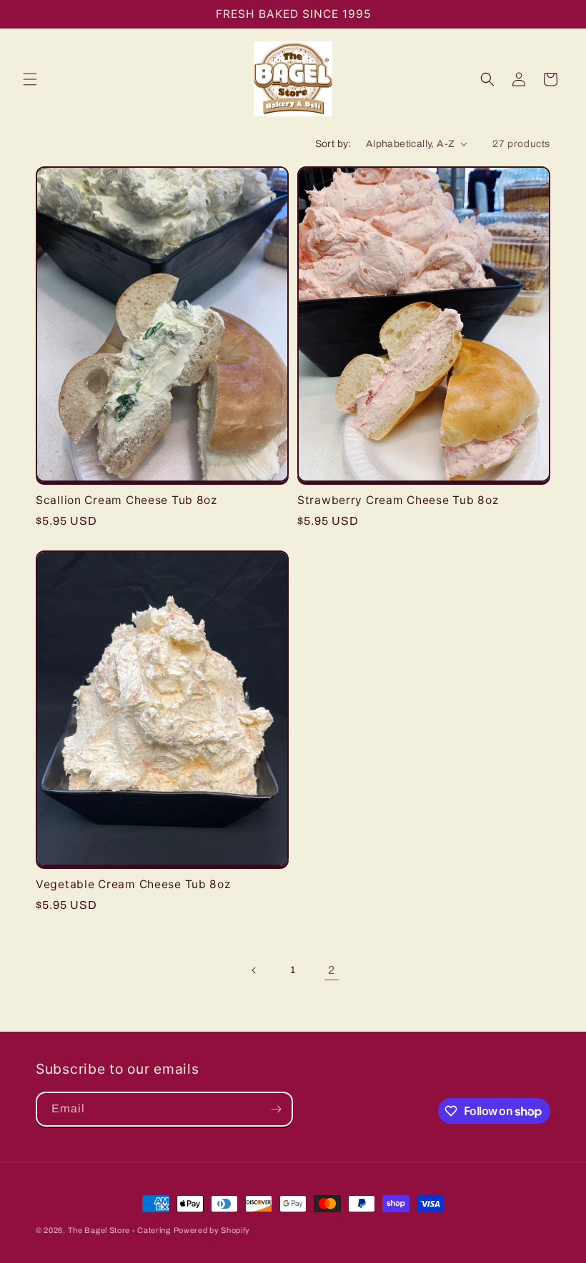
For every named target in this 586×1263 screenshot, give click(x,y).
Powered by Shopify (212, 1230)
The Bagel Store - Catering (119, 1230)
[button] (30, 79)
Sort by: (333, 144)
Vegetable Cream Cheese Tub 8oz (133, 884)
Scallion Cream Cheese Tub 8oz (126, 500)
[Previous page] (254, 970)
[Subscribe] (276, 1109)
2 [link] (331, 970)
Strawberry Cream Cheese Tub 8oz (397, 500)
